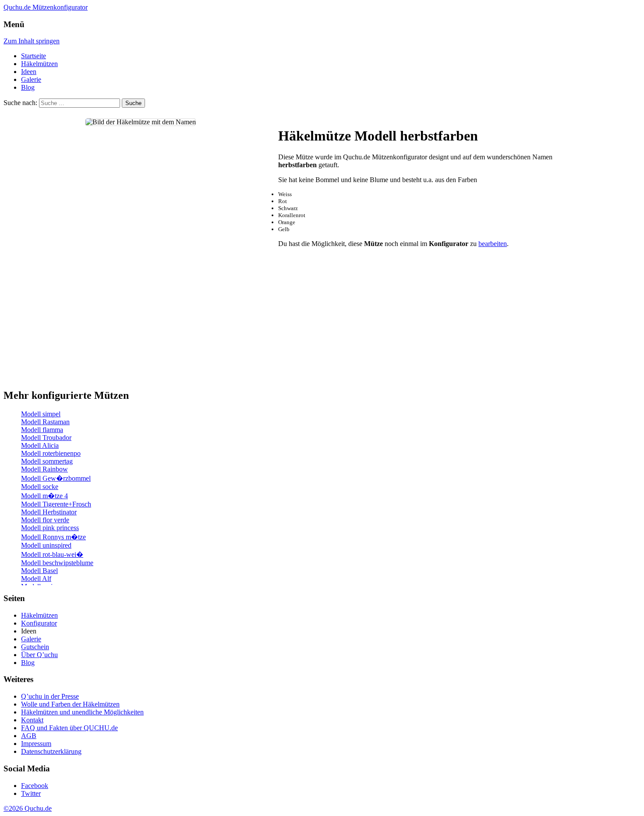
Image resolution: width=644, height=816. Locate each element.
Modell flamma (42, 429)
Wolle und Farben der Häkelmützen (70, 704)
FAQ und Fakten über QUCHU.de (69, 728)
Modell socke (39, 486)
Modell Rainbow (44, 469)
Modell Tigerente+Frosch (56, 504)
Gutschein (35, 647)
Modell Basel (39, 570)
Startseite (33, 56)
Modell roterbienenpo (51, 453)
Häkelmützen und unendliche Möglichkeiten (82, 712)
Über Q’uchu (39, 654)
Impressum (36, 743)
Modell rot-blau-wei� (52, 554)
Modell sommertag (47, 461)
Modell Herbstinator (49, 512)
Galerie (31, 79)
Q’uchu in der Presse (50, 696)
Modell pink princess (50, 527)
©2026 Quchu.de (28, 808)
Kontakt (32, 720)
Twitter (31, 793)
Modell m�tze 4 (44, 495)
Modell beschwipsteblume (57, 562)
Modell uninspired (46, 545)
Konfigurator (39, 623)
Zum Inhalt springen (32, 41)
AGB (28, 735)
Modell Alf (36, 578)
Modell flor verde (45, 520)
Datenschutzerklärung (51, 751)
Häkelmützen (39, 63)
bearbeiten (492, 243)
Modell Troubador (46, 437)
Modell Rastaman (45, 422)
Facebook (34, 785)
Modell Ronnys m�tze (53, 537)
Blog (28, 87)
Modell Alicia (40, 445)
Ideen (28, 71)
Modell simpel (40, 414)
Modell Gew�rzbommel (56, 478)
